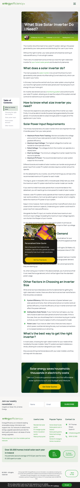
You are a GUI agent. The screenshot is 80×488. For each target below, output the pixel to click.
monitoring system (53, 92)
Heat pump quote (39, 436)
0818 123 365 (73, 436)
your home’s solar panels (40, 62)
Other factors (9, 125)
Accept (67, 485)
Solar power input (10, 117)
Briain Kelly (41, 37)
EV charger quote (39, 430)
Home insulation (55, 441)
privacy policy (41, 478)
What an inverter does (10, 108)
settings (56, 486)
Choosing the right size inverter (10, 113)
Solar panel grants (55, 432)
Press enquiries (7, 438)
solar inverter (44, 73)
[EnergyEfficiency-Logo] (13, 3)
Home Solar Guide (55, 425)
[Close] (53, 227)
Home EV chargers (55, 439)
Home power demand (9, 121)
